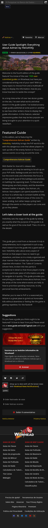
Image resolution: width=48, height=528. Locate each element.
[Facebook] (11, 378)
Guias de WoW (9, 442)
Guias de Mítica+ (10, 458)
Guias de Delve (9, 450)
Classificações (31, 486)
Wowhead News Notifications (26, 386)
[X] (18, 516)
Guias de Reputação (33, 466)
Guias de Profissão (11, 462)
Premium (32, 506)
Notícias (8, 37)
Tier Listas (7, 474)
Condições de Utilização (35, 511)
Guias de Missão (32, 462)
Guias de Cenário (32, 474)
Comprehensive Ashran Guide (16, 159)
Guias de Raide (9, 466)
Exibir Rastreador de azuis (15, 399)
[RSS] (34, 516)
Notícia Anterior (8, 419)
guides (5, 391)
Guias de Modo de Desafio (35, 478)
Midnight (6, 478)
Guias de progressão (11, 454)
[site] (5, 385)
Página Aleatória (19, 506)
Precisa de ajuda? (12, 497)
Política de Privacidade (12, 511)
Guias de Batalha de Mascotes (35, 470)
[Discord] (14, 516)
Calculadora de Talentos (13, 470)
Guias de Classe (9, 446)
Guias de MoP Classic (34, 442)
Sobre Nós (10, 502)
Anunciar (20, 502)
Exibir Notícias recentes (14, 404)
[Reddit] (17, 378)
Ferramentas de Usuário (32, 497)
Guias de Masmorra (33, 454)
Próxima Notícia (40, 419)
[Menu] (2, 2)
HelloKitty (6, 143)
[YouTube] (30, 516)
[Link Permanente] (23, 378)
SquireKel (37, 53)
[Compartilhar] (45, 2)
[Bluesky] (5, 378)
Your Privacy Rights (34, 502)
